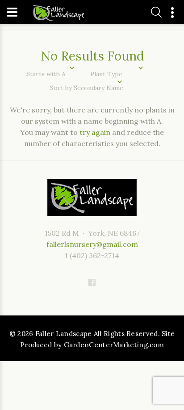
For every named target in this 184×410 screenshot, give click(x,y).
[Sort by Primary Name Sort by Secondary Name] (92, 88)
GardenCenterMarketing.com (114, 345)
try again (94, 132)
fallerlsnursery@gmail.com (92, 244)
